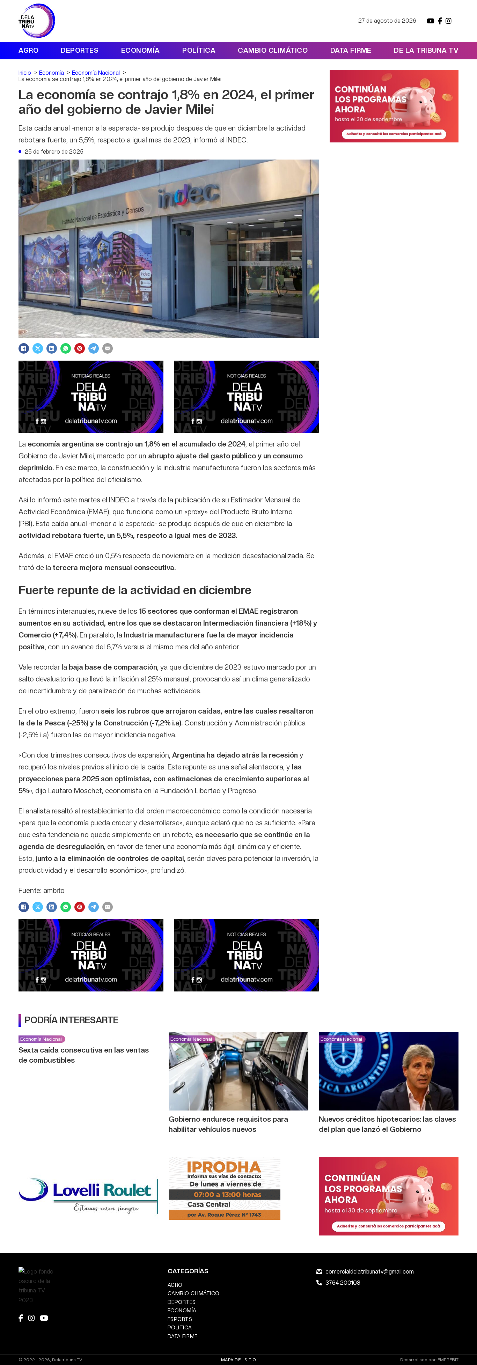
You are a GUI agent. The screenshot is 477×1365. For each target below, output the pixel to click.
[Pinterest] (79, 348)
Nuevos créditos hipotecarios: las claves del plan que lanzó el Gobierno (387, 1124)
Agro (28, 50)
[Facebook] (24, 348)
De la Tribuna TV (426, 50)
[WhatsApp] (65, 348)
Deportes (79, 50)
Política (198, 50)
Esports (180, 1319)
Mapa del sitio (238, 1359)
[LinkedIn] (51, 348)
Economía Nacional (41, 1039)
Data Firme (351, 50)
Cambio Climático (273, 50)
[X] (37, 348)
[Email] (107, 348)
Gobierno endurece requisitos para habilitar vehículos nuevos (228, 1124)
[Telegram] (93, 348)
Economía (140, 50)
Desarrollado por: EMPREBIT (429, 1360)
